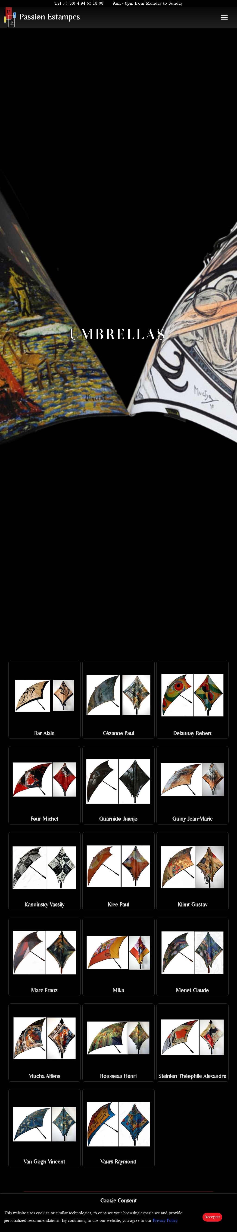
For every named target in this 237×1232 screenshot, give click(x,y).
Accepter (212, 1217)
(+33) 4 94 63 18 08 (84, 3)
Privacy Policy (165, 1221)
